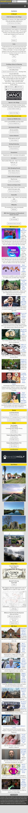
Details (14, 597)
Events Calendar (14, 414)
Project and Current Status (14, 622)
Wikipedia (14, 209)
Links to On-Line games (14, 181)
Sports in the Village (14, 113)
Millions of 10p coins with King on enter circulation (24, 348)
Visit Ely (24, 417)
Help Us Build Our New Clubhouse (14, 445)
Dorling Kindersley (14, 148)
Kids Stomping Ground (14, 172)
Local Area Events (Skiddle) (14, 420)
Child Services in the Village (14, 23)
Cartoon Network (14, 140)
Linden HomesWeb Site (14, 633)
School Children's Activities (14, 108)
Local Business (14, 449)
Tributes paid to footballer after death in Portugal (23, 796)
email (8, 89)
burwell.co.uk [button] (6, 1)
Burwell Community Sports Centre (10, 71)
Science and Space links (14, 191)
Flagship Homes (14, 636)
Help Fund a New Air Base (14, 431)
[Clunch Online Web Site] (14, 586)
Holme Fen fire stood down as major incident (23, 704)
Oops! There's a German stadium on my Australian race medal (23, 397)
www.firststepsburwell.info (17, 89)
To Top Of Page (14, 807)
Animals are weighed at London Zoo (24, 361)
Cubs (14, 60)
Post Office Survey (14, 439)
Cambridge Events (16, 417)
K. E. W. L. (14, 164)
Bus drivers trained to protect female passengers (23, 718)
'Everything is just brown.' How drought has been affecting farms (23, 285)
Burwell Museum (6, 417)
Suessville (14, 201)
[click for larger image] (14, 611)
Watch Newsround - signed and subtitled (23, 268)
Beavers (14, 40)
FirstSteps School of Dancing (14, 67)
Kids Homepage (14, 219)
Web (14, 36)
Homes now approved (14, 629)
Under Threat (14, 437)
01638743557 (19, 86)
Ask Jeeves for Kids (14, 132)
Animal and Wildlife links (14, 123)
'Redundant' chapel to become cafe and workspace (23, 644)
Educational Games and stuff (14, 223)
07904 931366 (10, 86)
